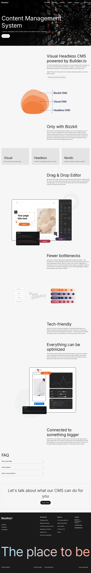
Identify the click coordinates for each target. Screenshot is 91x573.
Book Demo (5, 36)
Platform (54, 2)
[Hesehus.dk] (5, 2)
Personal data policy (48, 567)
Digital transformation (44, 523)
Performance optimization (45, 535)
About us (77, 2)
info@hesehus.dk (78, 527)
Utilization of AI (43, 532)
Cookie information (38, 567)
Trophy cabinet (60, 526)
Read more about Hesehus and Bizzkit (56, 77)
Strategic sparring (44, 520)
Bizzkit (58, 532)
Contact (86, 2)
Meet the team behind (62, 523)
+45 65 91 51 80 (78, 525)
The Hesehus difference (62, 520)
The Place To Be (61, 529)
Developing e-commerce (45, 529)
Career (69, 2)
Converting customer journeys (46, 526)
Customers (47, 2)
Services (62, 2)
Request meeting (45, 502)
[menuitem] (47, 2)
